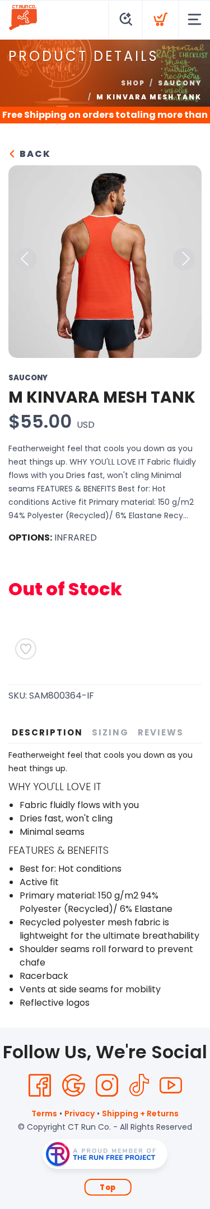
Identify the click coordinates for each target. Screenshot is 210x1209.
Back (34, 153)
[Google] (73, 1085)
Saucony (180, 83)
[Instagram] (107, 1085)
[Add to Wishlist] (25, 649)
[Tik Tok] (139, 1085)
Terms (44, 1113)
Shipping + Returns (140, 1113)
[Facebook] (40, 1085)
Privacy (79, 1113)
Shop (133, 83)
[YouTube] (171, 1085)
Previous (26, 259)
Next (184, 259)
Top (108, 1187)
